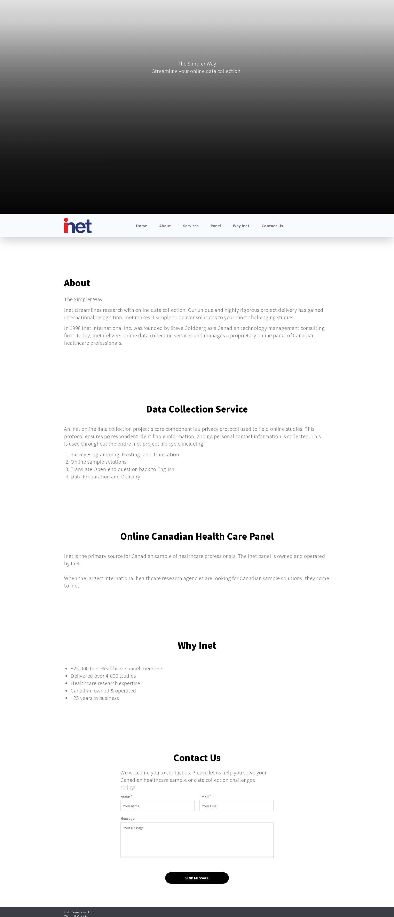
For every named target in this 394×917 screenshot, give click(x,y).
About (165, 225)
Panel (216, 225)
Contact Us (272, 225)
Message (127, 818)
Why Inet (241, 225)
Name (126, 796)
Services (191, 225)
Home (141, 225)
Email (205, 796)
